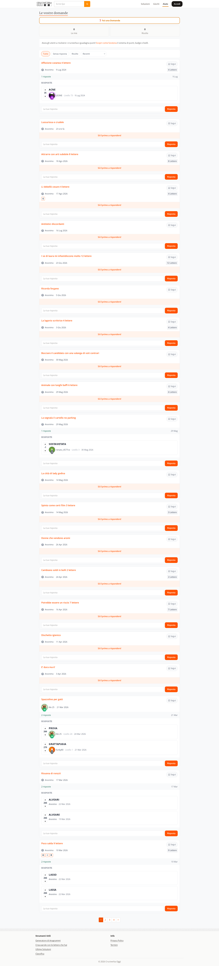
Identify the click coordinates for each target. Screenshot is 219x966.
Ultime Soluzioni (43, 949)
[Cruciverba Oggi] (44, 4)
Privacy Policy (117, 940)
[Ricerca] (87, 4)
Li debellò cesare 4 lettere (55, 186)
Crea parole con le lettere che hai (51, 945)
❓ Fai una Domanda (109, 20)
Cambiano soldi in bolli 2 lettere (58, 570)
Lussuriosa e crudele (52, 122)
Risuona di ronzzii (51, 773)
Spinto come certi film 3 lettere (58, 505)
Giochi (156, 4)
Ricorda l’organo (50, 288)
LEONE (59, 95)
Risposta (171, 109)
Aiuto (165, 4)
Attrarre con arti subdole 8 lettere (59, 154)
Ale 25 (51, 707)
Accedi (177, 4)
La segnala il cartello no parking (58, 417)
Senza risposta (60, 53)
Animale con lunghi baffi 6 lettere (59, 385)
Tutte (45, 53)
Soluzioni (145, 4)
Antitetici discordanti (52, 223)
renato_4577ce (63, 449)
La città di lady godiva (53, 473)
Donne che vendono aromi (55, 538)
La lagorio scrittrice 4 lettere (56, 320)
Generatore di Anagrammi (48, 940)
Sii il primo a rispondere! (109, 135)
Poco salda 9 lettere (52, 843)
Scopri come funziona (106, 43)
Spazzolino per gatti (52, 699)
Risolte (75, 53)
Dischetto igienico (51, 635)
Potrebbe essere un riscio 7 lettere (60, 602)
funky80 (59, 749)
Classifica (39, 953)
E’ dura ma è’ (48, 667)
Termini (114, 945)
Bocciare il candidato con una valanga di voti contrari (70, 353)
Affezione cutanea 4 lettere (56, 62)
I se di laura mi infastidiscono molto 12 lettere (66, 255)
